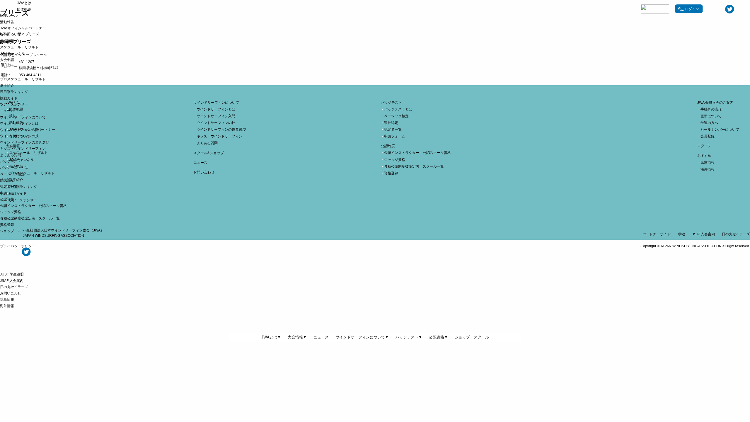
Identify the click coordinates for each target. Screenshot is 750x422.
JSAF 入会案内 (11, 281)
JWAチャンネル (12, 54)
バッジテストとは (14, 168)
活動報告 (7, 22)
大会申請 (7, 60)
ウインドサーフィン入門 (19, 130)
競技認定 (7, 180)
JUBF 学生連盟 (12, 274)
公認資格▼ (438, 337)
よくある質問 (10, 155)
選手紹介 (7, 86)
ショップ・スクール (16, 231)
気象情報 (7, 299)
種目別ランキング (14, 92)
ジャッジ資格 (10, 212)
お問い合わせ (10, 293)
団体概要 (24, 9)
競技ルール (9, 15)
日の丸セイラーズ (14, 287)
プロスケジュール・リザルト (23, 79)
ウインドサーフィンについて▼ (362, 337)
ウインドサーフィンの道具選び (24, 142)
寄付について (10, 35)
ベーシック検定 (12, 174)
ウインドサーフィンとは (19, 123)
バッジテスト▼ (409, 337)
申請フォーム (10, 193)
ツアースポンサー (14, 104)
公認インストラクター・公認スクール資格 (33, 206)
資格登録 (7, 225)
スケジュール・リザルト (19, 47)
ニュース (7, 111)
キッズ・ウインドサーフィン (23, 149)
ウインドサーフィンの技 (19, 136)
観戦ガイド (9, 98)
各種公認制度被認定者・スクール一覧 (30, 218)
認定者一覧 (9, 187)
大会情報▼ (297, 337)
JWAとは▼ (271, 337)
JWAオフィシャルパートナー (23, 28)
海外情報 (7, 306)
